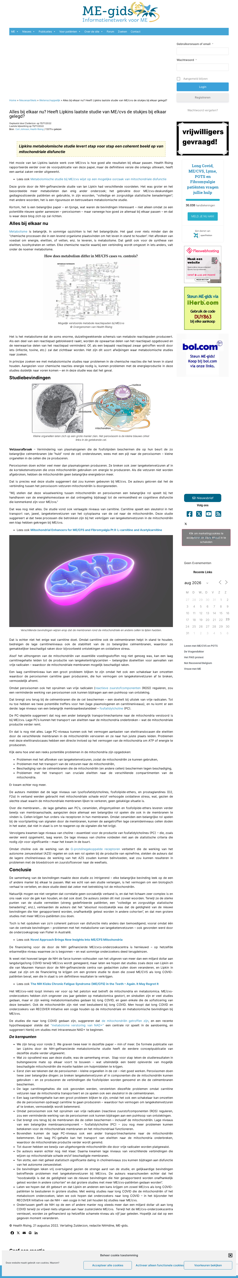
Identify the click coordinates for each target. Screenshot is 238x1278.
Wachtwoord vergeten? (202, 110)
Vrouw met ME (192, 668)
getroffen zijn (138, 1021)
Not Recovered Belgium (198, 663)
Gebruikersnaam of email (195, 44)
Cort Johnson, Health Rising (29, 129)
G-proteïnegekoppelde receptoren (95, 849)
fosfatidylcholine (111, 708)
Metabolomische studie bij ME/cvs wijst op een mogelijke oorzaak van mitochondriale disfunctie (98, 179)
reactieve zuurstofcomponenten (118, 688)
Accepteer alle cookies (107, 1265)
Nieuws (26, 31)
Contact (135, 31)
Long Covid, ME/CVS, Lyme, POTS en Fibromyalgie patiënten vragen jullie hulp (202, 179)
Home (12, 100)
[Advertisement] (91, 65)
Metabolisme (18, 231)
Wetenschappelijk (49, 100)
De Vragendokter (194, 651)
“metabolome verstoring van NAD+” (77, 1025)
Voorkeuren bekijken (208, 1265)
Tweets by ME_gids (206, 537)
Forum (110, 31)
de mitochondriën (114, 1021)
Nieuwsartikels (27, 100)
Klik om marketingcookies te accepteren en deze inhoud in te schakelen (206, 537)
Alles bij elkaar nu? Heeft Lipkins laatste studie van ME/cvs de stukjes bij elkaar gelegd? (87, 114)
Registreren (202, 97)
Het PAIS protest (194, 657)
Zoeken (122, 31)
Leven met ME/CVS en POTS (201, 645)
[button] (230, 1255)
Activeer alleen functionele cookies (159, 1265)
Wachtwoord (187, 60)
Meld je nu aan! (202, 216)
